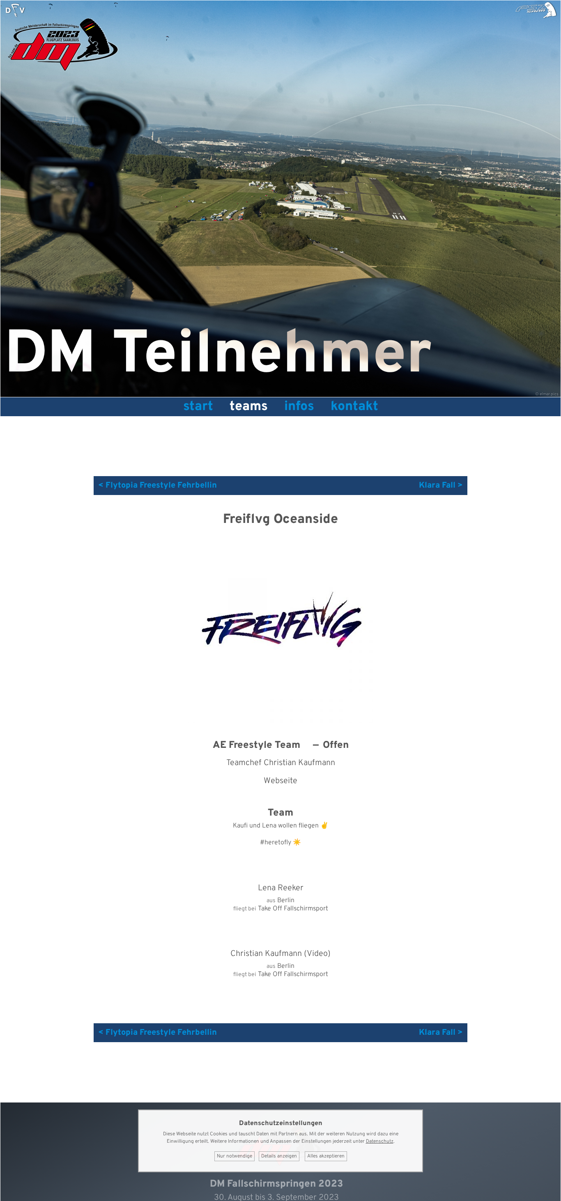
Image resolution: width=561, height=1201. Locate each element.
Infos (299, 407)
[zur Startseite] (15, 10)
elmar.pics (549, 394)
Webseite (280, 781)
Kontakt (354, 407)
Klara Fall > (441, 485)
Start (198, 407)
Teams (249, 407)
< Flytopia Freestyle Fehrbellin (157, 485)
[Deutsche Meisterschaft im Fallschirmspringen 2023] (62, 75)
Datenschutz (379, 1141)
